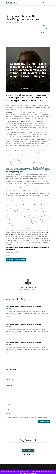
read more (8, 316)
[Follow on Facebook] (24, 455)
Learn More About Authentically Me (16, 259)
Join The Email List (28, 450)
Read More (44, 33)
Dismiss (34, 473)
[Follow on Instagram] (27, 455)
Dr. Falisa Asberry (11, 22)
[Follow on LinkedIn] (30, 455)
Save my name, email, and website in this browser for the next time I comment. (27, 417)
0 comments (19, 22)
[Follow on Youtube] (32, 455)
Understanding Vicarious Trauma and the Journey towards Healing (23, 306)
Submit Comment (44, 421)
